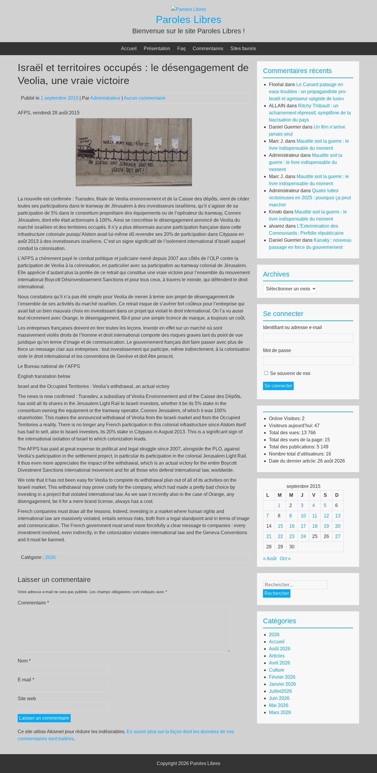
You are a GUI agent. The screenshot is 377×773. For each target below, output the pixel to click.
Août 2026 (279, 648)
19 (326, 526)
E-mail (26, 679)
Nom (24, 660)
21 (269, 536)
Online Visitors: (285, 418)
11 (314, 515)
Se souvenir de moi (290, 373)
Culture (276, 669)
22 (280, 536)
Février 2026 (282, 677)
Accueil (129, 48)
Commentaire (33, 602)
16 (292, 526)
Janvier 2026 (282, 684)
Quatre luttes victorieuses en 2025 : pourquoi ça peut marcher (310, 197)
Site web (27, 698)
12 (326, 515)
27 (337, 536)
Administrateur (105, 98)
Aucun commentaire (145, 98)
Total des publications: (293, 446)
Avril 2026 (279, 662)
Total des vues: (285, 432)
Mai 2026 (278, 705)
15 (280, 526)
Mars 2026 (280, 712)
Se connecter (278, 385)
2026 (50, 557)
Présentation (157, 48)
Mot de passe (277, 350)
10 (303, 515)
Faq (181, 48)
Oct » (285, 558)
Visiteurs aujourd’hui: (291, 425)
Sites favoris (243, 48)
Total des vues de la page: (297, 439)
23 (292, 536)
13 (337, 515)
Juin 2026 (279, 698)
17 (303, 526)
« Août (269, 558)
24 (303, 536)
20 (337, 526)
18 (315, 526)
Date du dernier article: (293, 460)
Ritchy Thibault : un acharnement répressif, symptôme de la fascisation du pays (310, 112)
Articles (277, 655)
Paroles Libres (188, 19)
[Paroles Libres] (188, 9)
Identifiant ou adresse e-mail (292, 327)
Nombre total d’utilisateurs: (297, 453)
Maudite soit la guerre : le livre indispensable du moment (305, 162)
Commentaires (208, 48)
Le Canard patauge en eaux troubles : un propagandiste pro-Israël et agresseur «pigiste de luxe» (308, 91)
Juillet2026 (280, 691)
